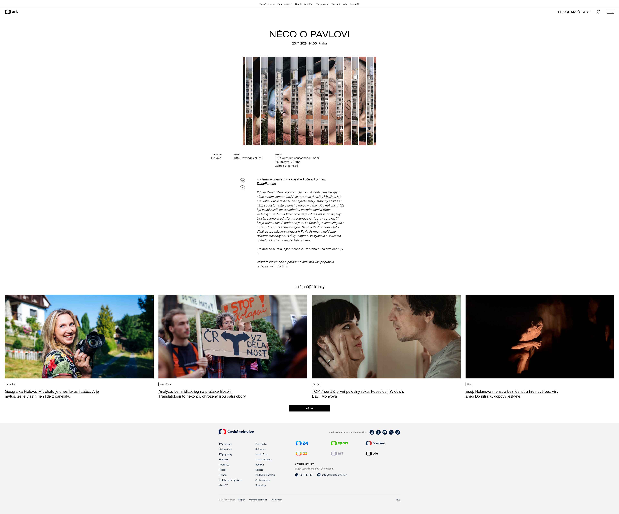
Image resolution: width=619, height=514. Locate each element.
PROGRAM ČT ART (574, 12)
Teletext (223, 459)
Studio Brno (261, 454)
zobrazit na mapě (286, 165)
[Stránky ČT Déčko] (301, 454)
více (309, 408)
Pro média (261, 443)
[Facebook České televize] (378, 434)
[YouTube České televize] (384, 434)
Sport (298, 4)
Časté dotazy (262, 480)
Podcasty (224, 464)
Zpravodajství (285, 4)
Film (469, 384)
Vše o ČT (354, 4)
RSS (398, 499)
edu (345, 4)
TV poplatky (225, 454)
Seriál (316, 384)
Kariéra (259, 469)
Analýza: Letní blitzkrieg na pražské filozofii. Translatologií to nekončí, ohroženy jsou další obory (202, 393)
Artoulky (11, 384)
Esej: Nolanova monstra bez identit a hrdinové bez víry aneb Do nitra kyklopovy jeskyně (512, 393)
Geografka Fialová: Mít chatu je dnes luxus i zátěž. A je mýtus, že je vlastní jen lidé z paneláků (52, 393)
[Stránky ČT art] (337, 454)
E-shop (223, 474)
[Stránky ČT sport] (339, 444)
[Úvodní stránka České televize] (236, 433)
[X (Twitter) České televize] (391, 434)
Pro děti (336, 4)
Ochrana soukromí (258, 499)
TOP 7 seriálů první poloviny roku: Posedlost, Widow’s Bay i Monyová (358, 393)
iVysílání (308, 4)
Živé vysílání (225, 449)
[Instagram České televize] (371, 434)
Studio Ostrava (263, 459)
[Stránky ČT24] (302, 444)
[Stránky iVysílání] (382, 443)
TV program (322, 4)
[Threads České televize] (397, 434)
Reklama (260, 449)
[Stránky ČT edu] (382, 453)
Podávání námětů (265, 474)
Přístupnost (276, 499)
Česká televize (267, 4)
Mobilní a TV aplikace (230, 480)
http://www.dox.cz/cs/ (248, 158)
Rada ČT (259, 464)
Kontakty (260, 485)
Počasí (222, 469)
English (241, 499)
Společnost (166, 384)
